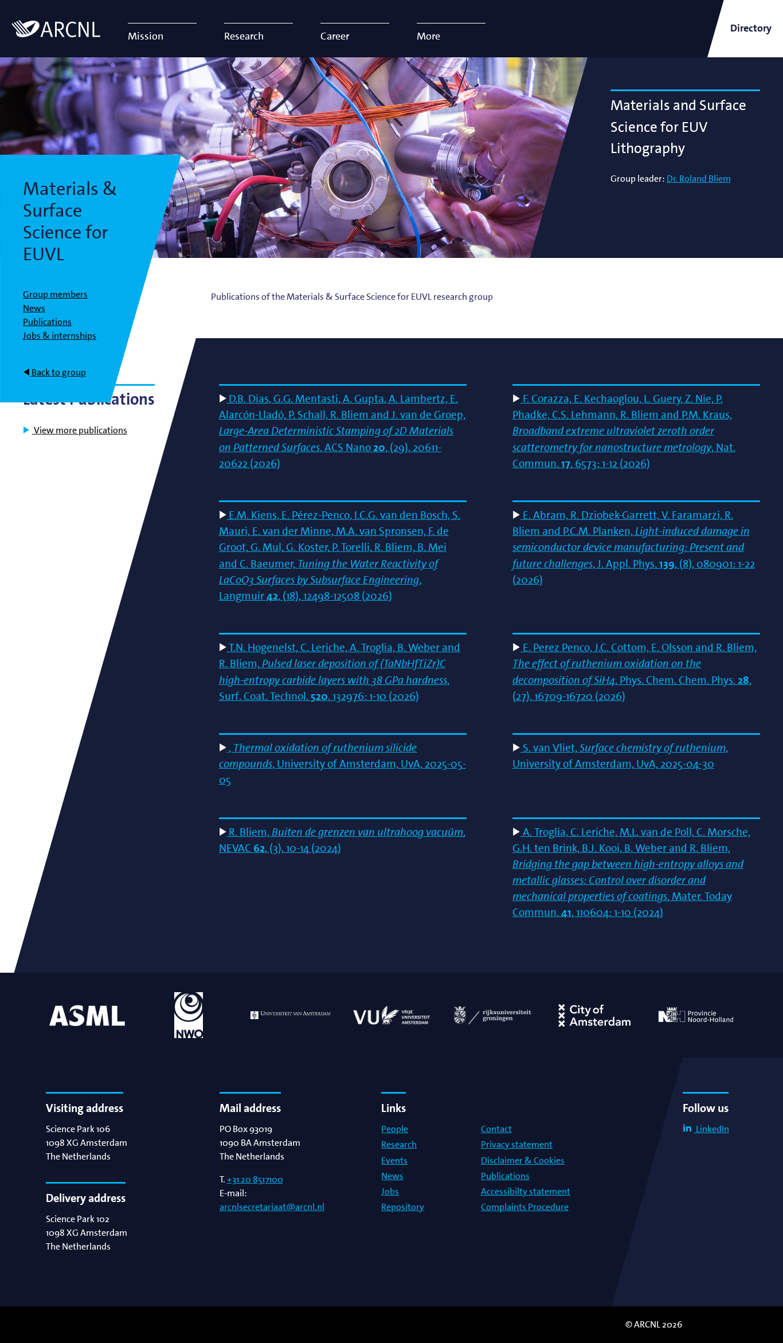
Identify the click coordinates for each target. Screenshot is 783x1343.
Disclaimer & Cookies (523, 1160)
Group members (55, 294)
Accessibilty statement (525, 1191)
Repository (402, 1207)
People (394, 1129)
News (34, 308)
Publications (47, 322)
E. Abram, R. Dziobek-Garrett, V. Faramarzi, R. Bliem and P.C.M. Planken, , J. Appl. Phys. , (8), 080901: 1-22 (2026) (633, 547)
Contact (496, 1129)
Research (399, 1144)
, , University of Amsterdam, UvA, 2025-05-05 (342, 764)
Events (394, 1160)
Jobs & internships (59, 336)
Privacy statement (517, 1144)
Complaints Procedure (525, 1207)
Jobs (390, 1191)
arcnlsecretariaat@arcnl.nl (272, 1207)
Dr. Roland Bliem (699, 179)
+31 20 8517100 (255, 1179)
